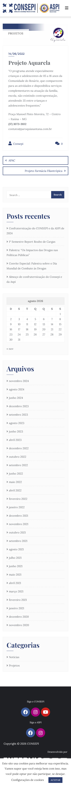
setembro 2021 (18, 541)
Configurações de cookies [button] (27, 780)
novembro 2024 (19, 381)
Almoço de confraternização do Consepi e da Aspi (34, 279)
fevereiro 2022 (18, 499)
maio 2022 (15, 482)
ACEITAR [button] (55, 780)
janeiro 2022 (17, 507)
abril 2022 (15, 490)
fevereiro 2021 (18, 600)
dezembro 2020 (19, 616)
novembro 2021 (18, 524)
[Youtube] (45, 712)
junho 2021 (15, 566)
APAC (12, 160)
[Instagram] (35, 712)
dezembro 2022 (19, 448)
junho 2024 (16, 397)
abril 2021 (15, 583)
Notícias (14, 657)
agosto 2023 (16, 423)
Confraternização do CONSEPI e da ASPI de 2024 (35, 231)
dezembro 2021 (18, 515)
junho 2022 (16, 473)
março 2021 (16, 591)
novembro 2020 (19, 625)
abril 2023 (15, 440)
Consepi (17, 143)
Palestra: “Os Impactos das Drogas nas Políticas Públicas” (32, 252)
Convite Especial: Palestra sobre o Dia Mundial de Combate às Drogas (32, 266)
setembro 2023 (18, 414)
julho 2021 (15, 557)
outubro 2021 (17, 532)
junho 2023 (16, 431)
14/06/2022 (16, 53)
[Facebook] (25, 712)
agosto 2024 (16, 389)
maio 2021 (15, 574)
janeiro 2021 (16, 608)
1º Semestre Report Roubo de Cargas (32, 241)
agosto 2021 (16, 549)
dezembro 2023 (19, 406)
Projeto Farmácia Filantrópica (43, 171)
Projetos (14, 665)
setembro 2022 (18, 465)
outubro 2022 (17, 456)
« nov (10, 348)
